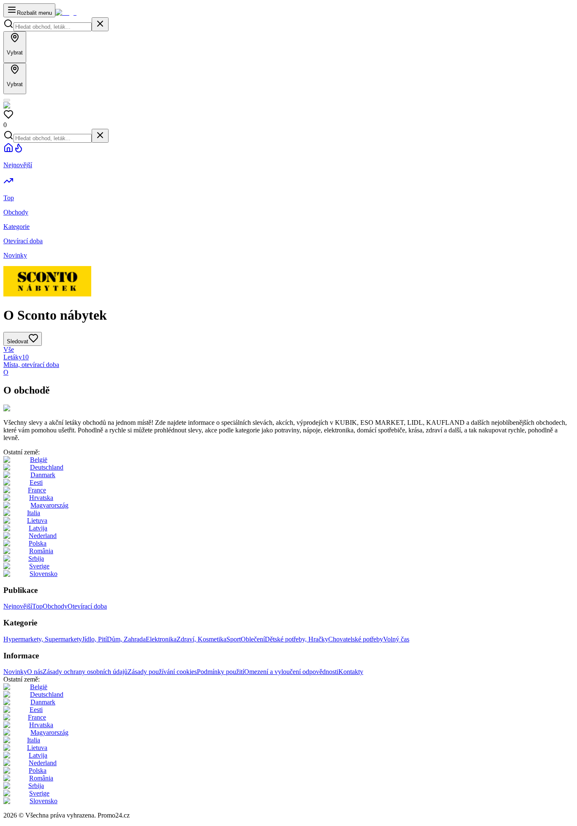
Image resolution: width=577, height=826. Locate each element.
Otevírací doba (87, 606)
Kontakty (350, 671)
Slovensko (43, 573)
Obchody (55, 606)
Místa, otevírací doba (31, 364)
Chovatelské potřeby (355, 639)
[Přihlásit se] (6, 100)
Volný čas (396, 639)
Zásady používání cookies (162, 671)
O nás (35, 671)
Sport (233, 639)
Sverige (39, 566)
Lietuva (37, 520)
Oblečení (253, 639)
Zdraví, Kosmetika (201, 639)
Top (37, 606)
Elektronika (161, 639)
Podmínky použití (220, 671)
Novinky (15, 671)
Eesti (36, 482)
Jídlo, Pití (94, 639)
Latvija (38, 528)
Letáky (16, 357)
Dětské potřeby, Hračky (296, 639)
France (37, 490)
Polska (37, 543)
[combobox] (53, 26)
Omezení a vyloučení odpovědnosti (291, 671)
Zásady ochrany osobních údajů (85, 671)
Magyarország (49, 505)
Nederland (43, 535)
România (41, 550)
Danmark (42, 474)
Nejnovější (17, 606)
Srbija (36, 558)
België (38, 459)
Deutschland (46, 467)
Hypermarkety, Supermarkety (42, 639)
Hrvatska (41, 497)
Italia (33, 512)
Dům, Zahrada (126, 639)
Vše (8, 349)
